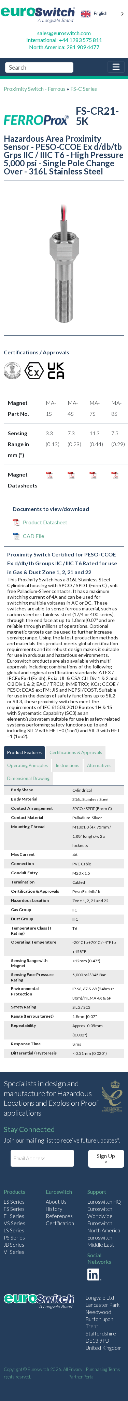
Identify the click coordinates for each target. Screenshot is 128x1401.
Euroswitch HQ (104, 1202)
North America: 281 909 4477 (64, 47)
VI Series (14, 1252)
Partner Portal (82, 1376)
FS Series (14, 1209)
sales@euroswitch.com (64, 33)
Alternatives (99, 765)
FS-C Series (83, 88)
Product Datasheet (45, 522)
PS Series (14, 1237)
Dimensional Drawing (28, 778)
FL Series (14, 1216)
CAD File (33, 536)
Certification (60, 1223)
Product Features (24, 752)
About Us (56, 1202)
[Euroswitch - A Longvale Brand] (39, 1302)
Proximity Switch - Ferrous (35, 88)
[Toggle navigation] (116, 67)
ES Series (14, 1202)
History (54, 1209)
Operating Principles (27, 765)
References (59, 1216)
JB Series (14, 1245)
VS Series (14, 1223)
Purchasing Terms (103, 1369)
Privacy (75, 1369)
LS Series (14, 1230)
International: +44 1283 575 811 (64, 40)
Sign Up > (106, 1158)
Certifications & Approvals (75, 752)
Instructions (67, 765)
